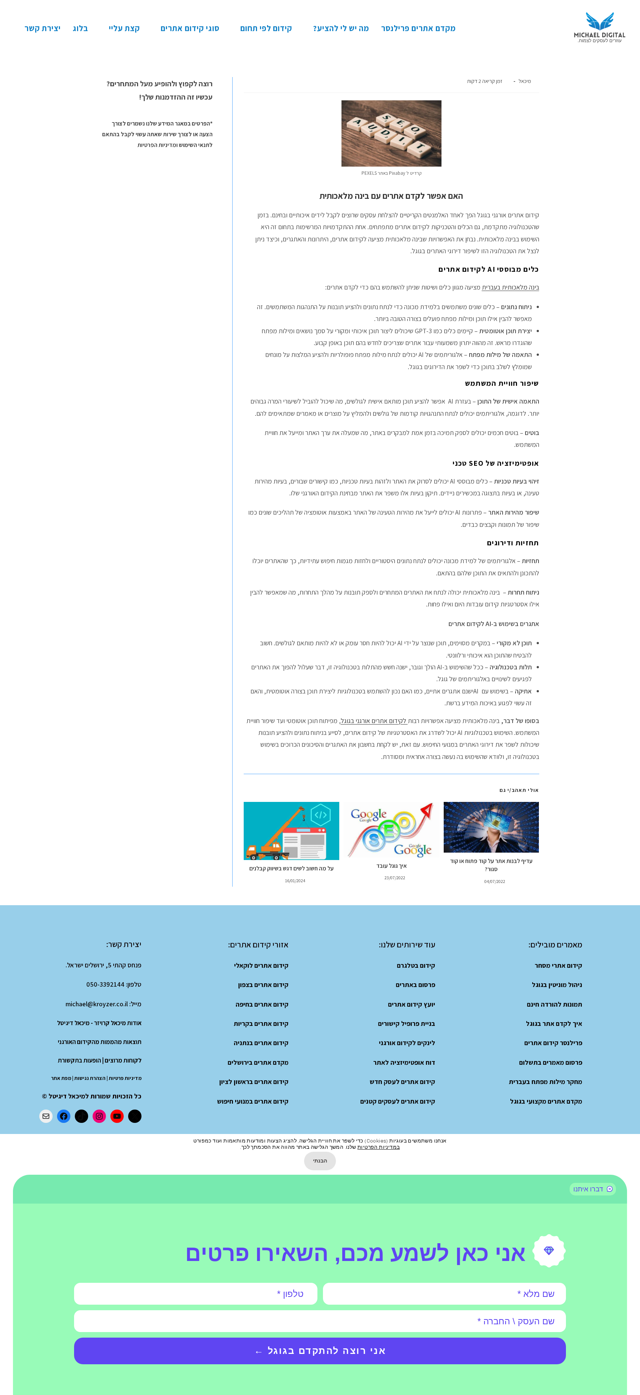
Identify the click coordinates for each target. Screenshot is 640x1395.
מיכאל (525, 80)
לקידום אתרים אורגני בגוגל (374, 720)
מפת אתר (61, 1078)
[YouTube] (117, 1116)
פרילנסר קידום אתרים (553, 1042)
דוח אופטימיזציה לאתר (404, 1062)
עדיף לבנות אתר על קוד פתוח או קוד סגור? (491, 865)
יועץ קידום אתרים (411, 1004)
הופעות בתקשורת (79, 1060)
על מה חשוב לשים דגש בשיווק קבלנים (291, 868)
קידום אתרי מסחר (558, 965)
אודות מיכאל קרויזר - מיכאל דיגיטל (99, 1023)
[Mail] (46, 1116)
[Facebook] (63, 1116)
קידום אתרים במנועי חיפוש (253, 1101)
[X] (134, 1116)
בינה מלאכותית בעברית (510, 287)
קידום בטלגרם (416, 965)
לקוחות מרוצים (123, 1060)
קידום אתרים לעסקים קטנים (397, 1101)
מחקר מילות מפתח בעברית (545, 1081)
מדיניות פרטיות (125, 1078)
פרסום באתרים (415, 984)
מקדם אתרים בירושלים (258, 1062)
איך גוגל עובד (391, 866)
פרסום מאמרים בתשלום (550, 1062)
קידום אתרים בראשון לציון (254, 1081)
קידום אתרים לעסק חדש (402, 1081)
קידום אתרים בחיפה (262, 1004)
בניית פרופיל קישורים (406, 1023)
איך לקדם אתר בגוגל (554, 1023)
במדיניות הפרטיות (378, 1147)
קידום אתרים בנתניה (261, 1042)
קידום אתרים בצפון (263, 984)
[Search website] (9, 28)
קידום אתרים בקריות (261, 1023)
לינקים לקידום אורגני (407, 1042)
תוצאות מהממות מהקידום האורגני (99, 1042)
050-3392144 (105, 984)
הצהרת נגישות (90, 1078)
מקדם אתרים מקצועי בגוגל (546, 1101)
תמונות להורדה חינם (554, 1004)
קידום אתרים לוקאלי (261, 965)
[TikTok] (81, 1116)
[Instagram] (99, 1116)
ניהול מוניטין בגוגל (557, 984)
